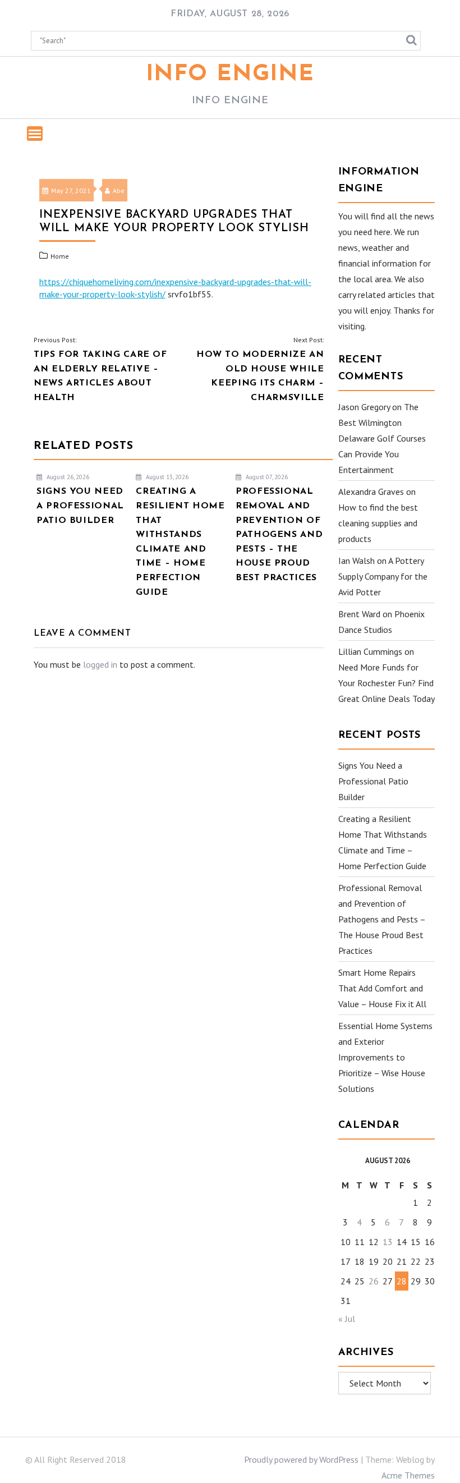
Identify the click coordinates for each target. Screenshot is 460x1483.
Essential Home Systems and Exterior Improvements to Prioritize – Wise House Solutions (385, 1057)
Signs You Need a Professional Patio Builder (373, 781)
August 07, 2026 (266, 477)
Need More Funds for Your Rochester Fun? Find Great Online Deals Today (386, 683)
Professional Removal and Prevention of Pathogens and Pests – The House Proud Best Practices (381, 919)
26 (374, 1281)
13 (388, 1241)
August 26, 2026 (67, 477)
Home (59, 256)
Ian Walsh (356, 560)
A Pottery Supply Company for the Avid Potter (382, 576)
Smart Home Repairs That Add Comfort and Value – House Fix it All (382, 988)
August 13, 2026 (166, 477)
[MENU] (34, 133)
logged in (100, 664)
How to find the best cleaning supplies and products (378, 523)
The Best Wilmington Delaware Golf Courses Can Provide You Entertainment (382, 438)
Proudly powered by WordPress (301, 1459)
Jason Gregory (364, 406)
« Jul (346, 1318)
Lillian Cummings (370, 651)
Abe (119, 190)
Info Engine (230, 74)
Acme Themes (408, 1475)
